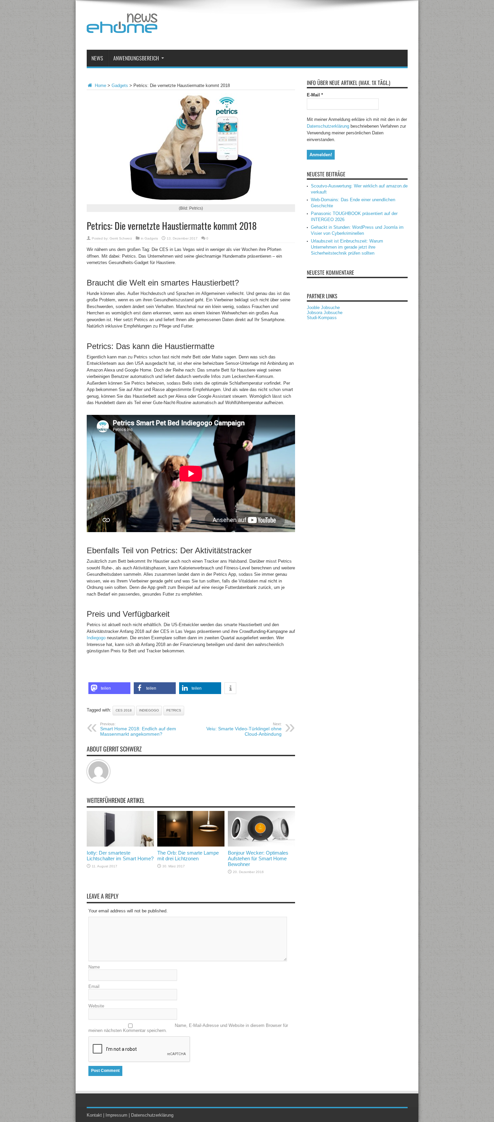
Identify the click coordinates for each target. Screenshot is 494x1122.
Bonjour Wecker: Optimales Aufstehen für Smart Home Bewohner (258, 858)
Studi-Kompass (322, 317)
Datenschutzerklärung (328, 126)
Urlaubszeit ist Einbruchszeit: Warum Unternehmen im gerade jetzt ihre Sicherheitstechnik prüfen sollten (347, 247)
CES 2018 (124, 710)
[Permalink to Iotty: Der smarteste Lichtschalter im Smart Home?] (120, 845)
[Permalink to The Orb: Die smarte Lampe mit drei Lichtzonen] (190, 845)
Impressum (116, 1115)
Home (99, 85)
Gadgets (120, 85)
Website (96, 1005)
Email (93, 986)
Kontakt (94, 1115)
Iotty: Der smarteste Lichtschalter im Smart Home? (120, 855)
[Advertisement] (285, 26)
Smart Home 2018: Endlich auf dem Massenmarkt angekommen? (138, 729)
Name (94, 966)
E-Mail (315, 94)
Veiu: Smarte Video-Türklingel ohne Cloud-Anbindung (244, 729)
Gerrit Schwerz (121, 238)
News (97, 58)
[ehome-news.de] (122, 28)
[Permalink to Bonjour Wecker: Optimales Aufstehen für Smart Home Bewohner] (261, 845)
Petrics (173, 710)
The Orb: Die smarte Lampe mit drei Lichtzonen (188, 855)
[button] (109, 688)
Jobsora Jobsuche (324, 312)
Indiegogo (96, 637)
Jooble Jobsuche (323, 307)
